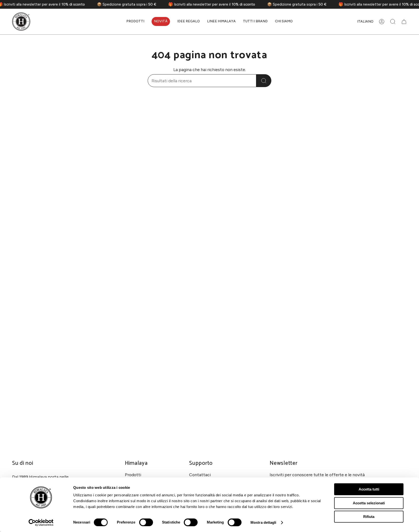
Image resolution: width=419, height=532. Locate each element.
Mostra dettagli (263, 522)
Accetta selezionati (369, 503)
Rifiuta (368, 517)
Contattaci (200, 474)
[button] (135, 21)
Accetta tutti (369, 489)
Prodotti (133, 474)
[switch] (146, 522)
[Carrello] (404, 21)
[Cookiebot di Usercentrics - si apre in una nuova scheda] (41, 522)
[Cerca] (263, 80)
